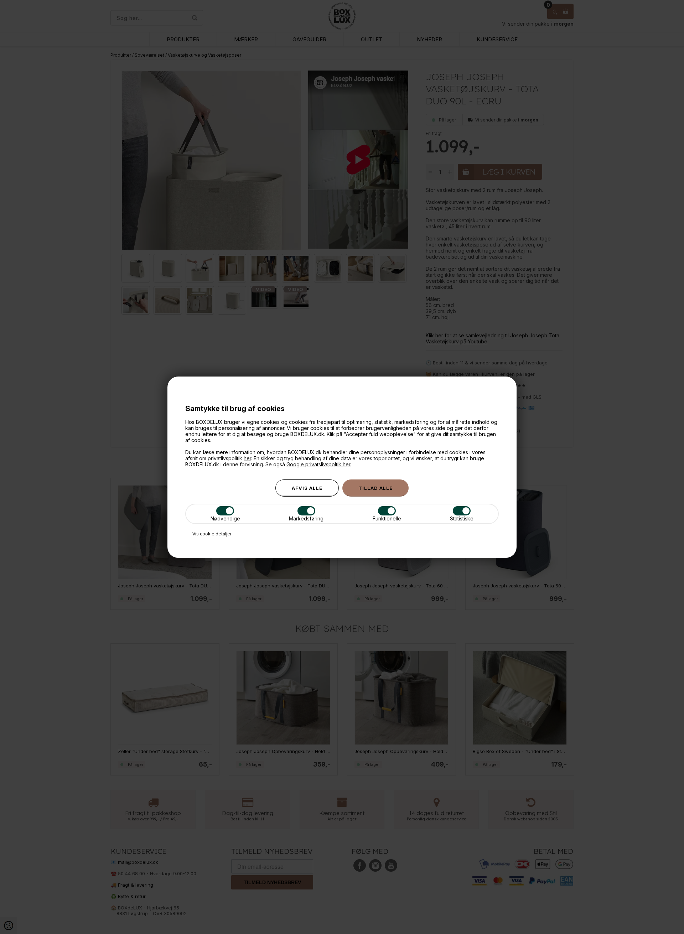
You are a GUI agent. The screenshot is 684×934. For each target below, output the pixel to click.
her (247, 458)
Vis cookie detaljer (212, 533)
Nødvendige (225, 518)
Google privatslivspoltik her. (318, 464)
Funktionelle (387, 518)
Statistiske (461, 518)
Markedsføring (306, 518)
